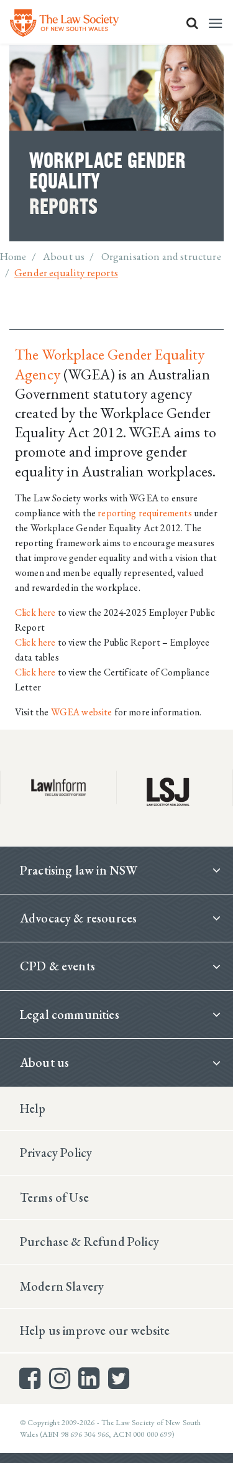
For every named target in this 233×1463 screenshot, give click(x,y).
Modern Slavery (62, 1286)
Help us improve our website (95, 1330)
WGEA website (81, 711)
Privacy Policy (56, 1153)
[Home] (64, 23)
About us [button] (44, 1062)
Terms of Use (54, 1197)
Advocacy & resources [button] (78, 918)
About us (64, 256)
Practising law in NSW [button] (78, 870)
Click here (36, 612)
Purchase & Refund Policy (89, 1241)
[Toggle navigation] (215, 23)
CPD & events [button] (57, 966)
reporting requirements (145, 512)
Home (13, 256)
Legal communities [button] (69, 1014)
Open (192, 23)
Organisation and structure (161, 256)
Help (33, 1108)
